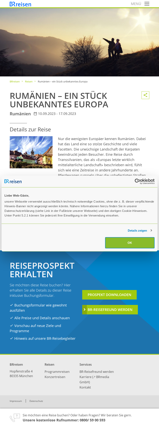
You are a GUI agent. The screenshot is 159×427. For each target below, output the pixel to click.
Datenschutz (36, 401)
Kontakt (85, 387)
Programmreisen (57, 372)
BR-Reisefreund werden (110, 309)
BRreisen (15, 81)
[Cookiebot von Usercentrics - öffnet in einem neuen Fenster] (138, 181)
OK (130, 242)
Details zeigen (137, 230)
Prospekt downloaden (109, 294)
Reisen (29, 81)
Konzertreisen (55, 377)
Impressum (16, 401)
